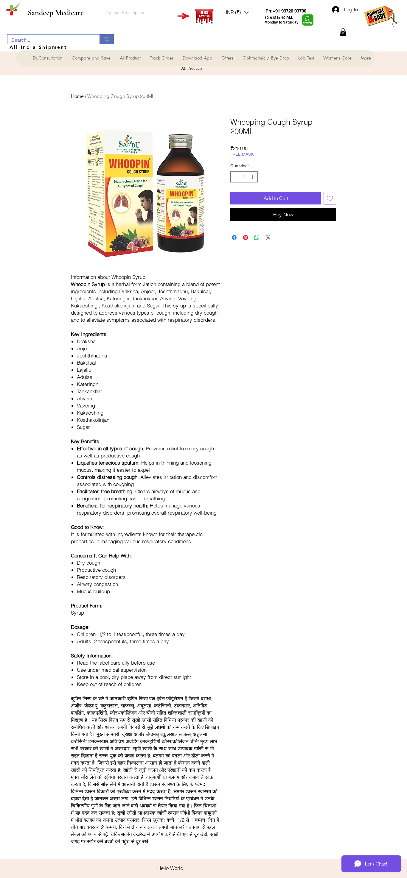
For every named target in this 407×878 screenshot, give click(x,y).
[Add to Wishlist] (330, 198)
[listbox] (237, 12)
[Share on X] (268, 237)
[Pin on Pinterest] (245, 237)
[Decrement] (235, 177)
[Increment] (253, 177)
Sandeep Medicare (56, 12)
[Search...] (107, 39)
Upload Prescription (125, 12)
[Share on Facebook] (234, 237)
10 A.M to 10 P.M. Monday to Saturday (282, 19)
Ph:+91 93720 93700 (285, 10)
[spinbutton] (244, 177)
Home (77, 96)
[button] (237, 12)
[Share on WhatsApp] (256, 237)
